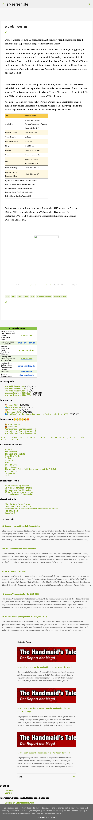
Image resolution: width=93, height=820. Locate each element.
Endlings (8, 458)
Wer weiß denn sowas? (15, 386)
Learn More (43, 817)
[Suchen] (31, 4)
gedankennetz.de (27, 350)
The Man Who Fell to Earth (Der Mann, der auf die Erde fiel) (30, 469)
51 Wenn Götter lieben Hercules (18, 488)
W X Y (5, 439)
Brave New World (12, 456)
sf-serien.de (17, 4)
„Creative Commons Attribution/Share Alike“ (41, 285)
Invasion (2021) (11, 465)
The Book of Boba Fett (15, 454)
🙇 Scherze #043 (12, 427)
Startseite (9, 791)
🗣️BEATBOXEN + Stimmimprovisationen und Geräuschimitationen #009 (36, 414)
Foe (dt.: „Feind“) (12, 511)
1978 (26, 296)
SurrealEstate (11, 467)
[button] (6, 32)
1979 (32, 296)
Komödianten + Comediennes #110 (20, 431)
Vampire (8, 793)
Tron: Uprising (11, 471)
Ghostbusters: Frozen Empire (17, 504)
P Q (65, 437)
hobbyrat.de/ (26, 335)
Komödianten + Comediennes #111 (20, 429)
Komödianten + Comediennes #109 (20, 433)
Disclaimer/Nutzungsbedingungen (19, 803)
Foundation (10, 460)
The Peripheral (11, 452)
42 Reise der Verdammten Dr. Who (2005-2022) (20, 594)
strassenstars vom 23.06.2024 (18, 393)
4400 (7, 476)
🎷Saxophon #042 (13, 412)
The (82, 437)
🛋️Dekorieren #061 (13, 407)
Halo (7, 462)
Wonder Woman (60, 296)
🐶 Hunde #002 (12, 405)
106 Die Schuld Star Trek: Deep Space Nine (19, 549)
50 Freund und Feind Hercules (18, 490)
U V (88, 437)
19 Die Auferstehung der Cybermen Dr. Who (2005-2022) (24, 617)
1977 (20, 296)
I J (40, 437)
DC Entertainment (44, 296)
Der (15, 437)
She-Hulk (9, 449)
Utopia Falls (10, 473)
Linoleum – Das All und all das (18, 506)
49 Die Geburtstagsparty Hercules (19, 492)
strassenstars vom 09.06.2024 (18, 395)
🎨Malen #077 (11, 410)
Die (20, 437)
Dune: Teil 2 (10, 513)
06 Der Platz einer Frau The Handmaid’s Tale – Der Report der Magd (44, 667)
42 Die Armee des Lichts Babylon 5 (15, 571)
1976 (13, 296)
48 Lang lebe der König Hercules (19, 494)
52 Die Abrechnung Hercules (17, 486)
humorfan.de (26, 359)
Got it (54, 817)
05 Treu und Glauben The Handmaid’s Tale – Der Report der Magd (43, 753)
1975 (7, 296)
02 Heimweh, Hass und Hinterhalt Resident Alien (21, 526)
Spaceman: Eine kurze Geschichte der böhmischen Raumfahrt (31, 509)
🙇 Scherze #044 (12, 424)
